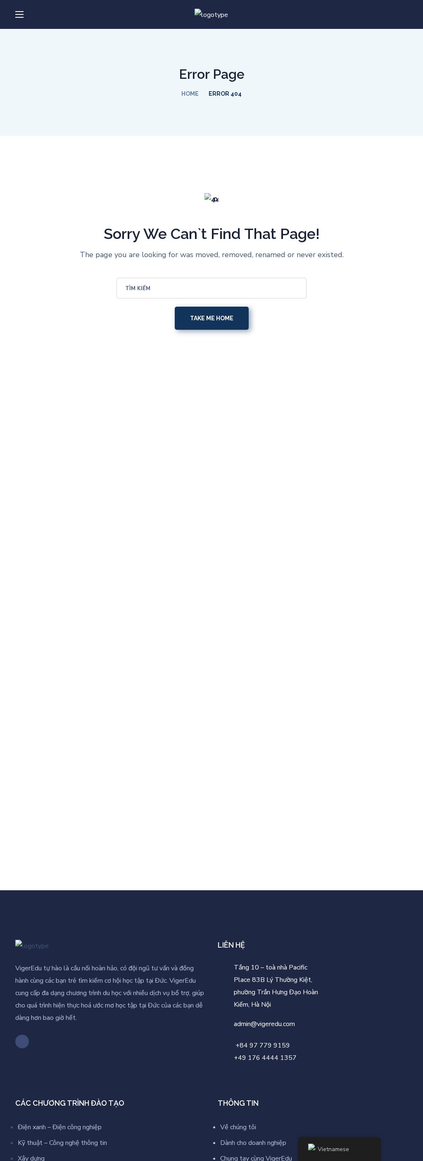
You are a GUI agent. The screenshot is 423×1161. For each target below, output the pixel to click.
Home (190, 93)
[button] (404, 14)
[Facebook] (22, 1041)
